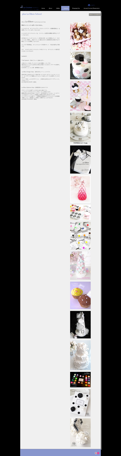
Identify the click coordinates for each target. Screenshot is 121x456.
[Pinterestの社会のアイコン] (96, 453)
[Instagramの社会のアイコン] (98, 453)
